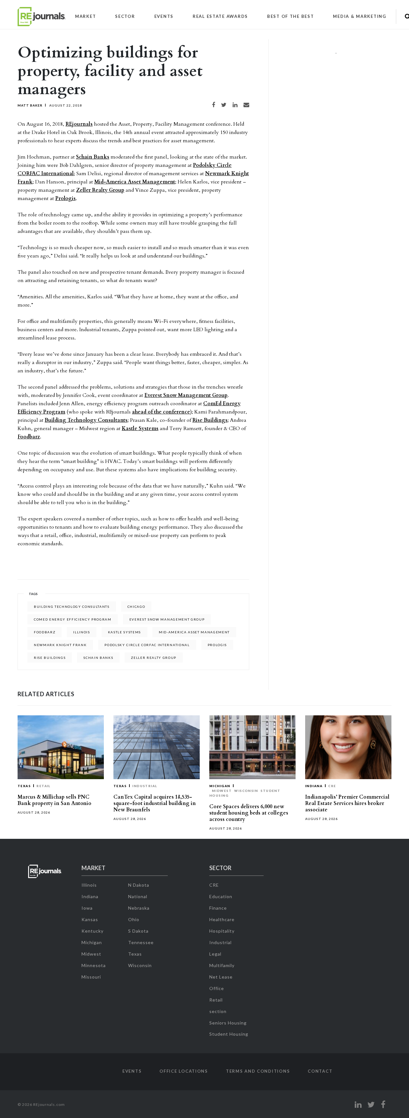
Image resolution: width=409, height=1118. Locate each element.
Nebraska (139, 908)
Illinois (81, 632)
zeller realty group (153, 658)
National (137, 896)
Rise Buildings (210, 420)
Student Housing (228, 1034)
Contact (320, 1071)
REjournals (79, 124)
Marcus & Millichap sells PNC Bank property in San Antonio (54, 800)
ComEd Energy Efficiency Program (73, 619)
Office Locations (183, 1071)
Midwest (222, 791)
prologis (217, 645)
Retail (43, 786)
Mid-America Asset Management (134, 181)
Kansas (89, 919)
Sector (125, 16)
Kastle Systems (140, 428)
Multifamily (222, 965)
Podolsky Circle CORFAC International (146, 645)
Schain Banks (92, 156)
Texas (24, 786)
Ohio (133, 919)
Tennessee (141, 942)
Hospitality (222, 931)
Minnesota (93, 965)
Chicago (136, 606)
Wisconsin (246, 791)
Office (216, 988)
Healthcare (222, 919)
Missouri (91, 977)
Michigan (219, 786)
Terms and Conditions (258, 1071)
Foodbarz (29, 436)
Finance (218, 908)
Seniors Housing (228, 1022)
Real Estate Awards (220, 16)
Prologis (65, 198)
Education (220, 896)
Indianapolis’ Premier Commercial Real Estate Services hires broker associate (347, 803)
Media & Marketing (359, 16)
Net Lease (221, 977)
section (218, 1011)
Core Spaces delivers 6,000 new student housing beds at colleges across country (248, 813)
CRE (332, 786)
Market (85, 16)
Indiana (313, 786)
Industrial (144, 786)
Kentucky (92, 931)
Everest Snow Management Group (186, 395)
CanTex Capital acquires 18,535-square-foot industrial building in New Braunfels (154, 803)
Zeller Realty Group (100, 190)
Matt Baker (30, 105)
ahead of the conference (161, 411)
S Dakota (138, 931)
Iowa (87, 908)
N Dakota (138, 885)
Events (164, 16)
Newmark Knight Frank (60, 645)
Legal (215, 954)
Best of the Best (290, 16)
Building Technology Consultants (86, 420)
